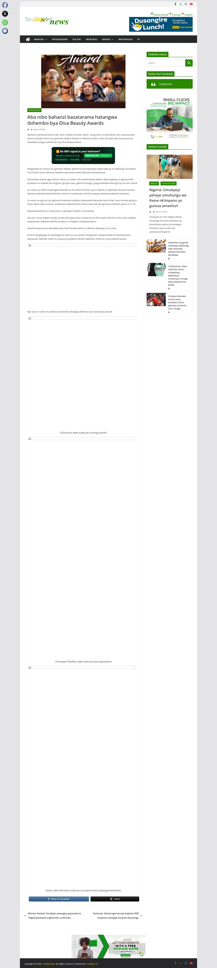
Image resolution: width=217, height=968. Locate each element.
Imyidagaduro (60, 39)
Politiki (76, 39)
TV (138, 39)
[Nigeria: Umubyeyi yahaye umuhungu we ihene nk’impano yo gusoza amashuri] (170, 167)
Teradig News (165, 83)
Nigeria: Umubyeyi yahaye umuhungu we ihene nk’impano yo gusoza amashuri (167, 197)
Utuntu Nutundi (168, 183)
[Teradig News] (27, 39)
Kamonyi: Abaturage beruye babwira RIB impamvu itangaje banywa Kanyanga (116, 915)
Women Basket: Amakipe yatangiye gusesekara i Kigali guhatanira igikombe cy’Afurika (54, 915)
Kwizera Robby (39, 129)
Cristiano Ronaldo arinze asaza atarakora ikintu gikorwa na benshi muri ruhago (177, 302)
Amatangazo (125, 39)
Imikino (106, 39)
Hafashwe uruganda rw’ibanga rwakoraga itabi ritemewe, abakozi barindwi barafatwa (178, 248)
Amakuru (39, 39)
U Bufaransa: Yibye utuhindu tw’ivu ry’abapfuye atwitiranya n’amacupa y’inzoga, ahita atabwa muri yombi (178, 275)
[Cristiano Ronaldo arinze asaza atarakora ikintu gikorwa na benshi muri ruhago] (156, 304)
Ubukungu (91, 39)
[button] (45, 39)
